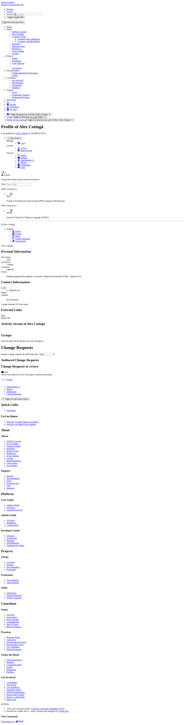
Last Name (5, 262)
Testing (10, 667)
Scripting (10, 541)
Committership (13, 622)
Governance (12, 617)
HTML (10, 213)
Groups (18, 234)
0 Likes (9, 379)
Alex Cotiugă (21, 133)
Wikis (17, 236)
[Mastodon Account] (8, 721)
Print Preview (26, 150)
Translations (17, 85)
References (16, 49)
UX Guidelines (13, 647)
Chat (9, 486)
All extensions (13, 580)
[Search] (15, 14)
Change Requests (22, 239)
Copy (22, 143)
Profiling (10, 672)
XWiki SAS (63, 711)
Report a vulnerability (16, 697)
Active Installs (18, 51)
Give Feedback (13, 687)
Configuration (12, 525)
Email (3, 288)
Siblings (23, 158)
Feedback (16, 87)
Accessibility (12, 465)
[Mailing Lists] (19, 721)
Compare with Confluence (28, 39)
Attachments (13, 387)
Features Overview (15, 510)
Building (10, 662)
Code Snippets (18, 63)
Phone (4, 293)
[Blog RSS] (22, 721)
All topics (11, 507)
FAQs (14, 92)
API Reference (13, 543)
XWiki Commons (14, 598)
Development (17, 83)
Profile (18, 231)
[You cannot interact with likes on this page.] (3, 379)
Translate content (14, 690)
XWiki (15, 58)
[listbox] (92, 203)
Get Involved (17, 80)
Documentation (13, 478)
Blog (3, 315)
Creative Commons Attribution (45, 709)
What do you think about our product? (23, 422)
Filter (3, 184)
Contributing (12, 682)
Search (9, 14)
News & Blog (18, 34)
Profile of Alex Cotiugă (16, 120)
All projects (17, 68)
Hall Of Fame (12, 624)
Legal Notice (12, 463)
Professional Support (21, 97)
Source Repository (14, 660)
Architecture (12, 538)
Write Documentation (16, 692)
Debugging (11, 669)
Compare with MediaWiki (28, 41)
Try (8, 102)
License (15, 53)
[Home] (8, 114)
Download (11, 100)
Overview (11, 562)
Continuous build (14, 665)
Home (9, 27)
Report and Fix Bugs (15, 695)
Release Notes (13, 451)
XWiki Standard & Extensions (25, 73)
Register (10, 9)
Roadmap (16, 44)
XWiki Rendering (14, 595)
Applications (20, 241)
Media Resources (14, 461)
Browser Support (14, 627)
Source (23, 155)
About (4, 272)
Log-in (9, 12)
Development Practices (16, 642)
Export (23, 148)
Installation (11, 523)
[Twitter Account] (17, 721)
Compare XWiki (19, 36)
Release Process (13, 637)
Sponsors (10, 488)
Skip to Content (7, 2)
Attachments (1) (27, 160)
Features (10, 565)
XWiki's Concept (19, 32)
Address (4, 295)
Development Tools (15, 645)
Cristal (14, 75)
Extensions (16, 61)
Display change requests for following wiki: (19, 354)
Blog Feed (5, 318)
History (23, 162)
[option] (95, 197)
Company (5, 267)
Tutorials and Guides (15, 545)
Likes (22, 167)
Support (10, 476)
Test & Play (12, 685)
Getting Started (13, 505)
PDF (9, 196)
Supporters (11, 410)
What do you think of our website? (21, 424)
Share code (11, 699)
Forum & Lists (13, 483)
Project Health (13, 619)
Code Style (11, 640)
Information (25, 165)
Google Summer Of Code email (14, 304)
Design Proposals (14, 649)
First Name (6, 257)
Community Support (20, 95)
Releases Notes (18, 46)
